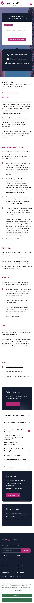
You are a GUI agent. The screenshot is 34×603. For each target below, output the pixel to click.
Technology (20, 565)
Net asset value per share (14, 371)
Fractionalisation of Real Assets (15, 480)
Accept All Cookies (17, 600)
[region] (17, 591)
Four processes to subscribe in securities (19, 376)
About (18, 559)
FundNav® (20, 576)
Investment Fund (6, 562)
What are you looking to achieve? (14, 31)
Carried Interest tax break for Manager (15, 489)
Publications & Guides (7, 576)
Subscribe (26, 550)
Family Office (5, 565)
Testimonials (20, 568)
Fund (11, 82)
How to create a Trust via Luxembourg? (13, 484)
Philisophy (20, 562)
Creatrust (5, 82)
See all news (11, 495)
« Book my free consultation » (17, 39)
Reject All (16, 595)
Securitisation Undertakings (14, 513)
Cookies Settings (17, 590)
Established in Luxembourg (18, 59)
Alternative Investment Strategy (18, 63)
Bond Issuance (10, 516)
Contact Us (11, 404)
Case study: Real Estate (13, 520)
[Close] (32, 581)
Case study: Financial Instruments (12, 86)
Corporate (4, 559)
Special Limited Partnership (14, 367)
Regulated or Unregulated (18, 55)
